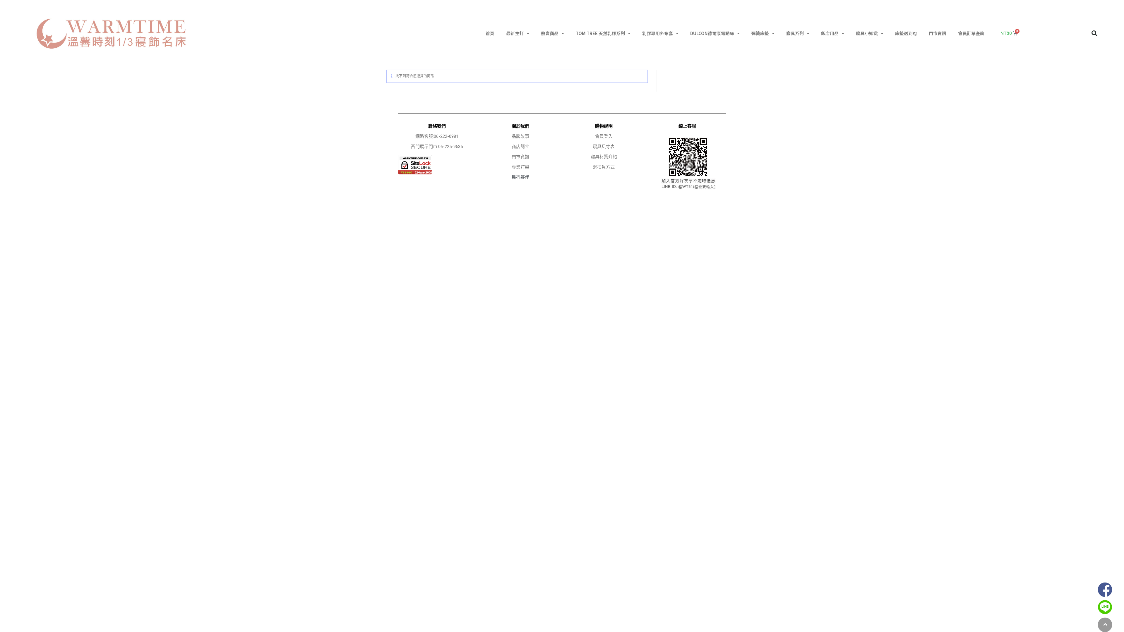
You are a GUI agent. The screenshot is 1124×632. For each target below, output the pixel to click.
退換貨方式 (604, 167)
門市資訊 (937, 33)
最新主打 (515, 33)
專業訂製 (520, 167)
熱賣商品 (549, 33)
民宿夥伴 (520, 177)
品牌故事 (520, 136)
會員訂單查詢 (971, 33)
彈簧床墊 (760, 33)
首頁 (490, 33)
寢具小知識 (867, 33)
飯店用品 (830, 33)
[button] (1094, 33)
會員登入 (604, 136)
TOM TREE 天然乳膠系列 (600, 33)
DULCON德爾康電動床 (712, 33)
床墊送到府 (906, 33)
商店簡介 (520, 146)
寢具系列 (795, 33)
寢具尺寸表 (604, 146)
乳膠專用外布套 (657, 33)
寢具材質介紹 (604, 156)
